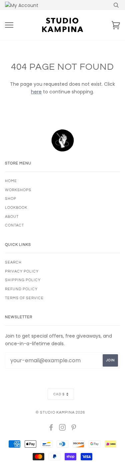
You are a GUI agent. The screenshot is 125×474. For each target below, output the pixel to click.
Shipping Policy (23, 280)
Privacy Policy (22, 271)
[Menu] (9, 25)
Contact (14, 225)
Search (13, 262)
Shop (10, 198)
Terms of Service (24, 298)
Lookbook (16, 207)
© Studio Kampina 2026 (60, 412)
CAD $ (59, 394)
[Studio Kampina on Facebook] (51, 429)
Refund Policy (21, 289)
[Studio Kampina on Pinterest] (73, 429)
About (12, 216)
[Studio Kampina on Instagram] (62, 429)
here (36, 91)
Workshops (18, 190)
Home (11, 181)
